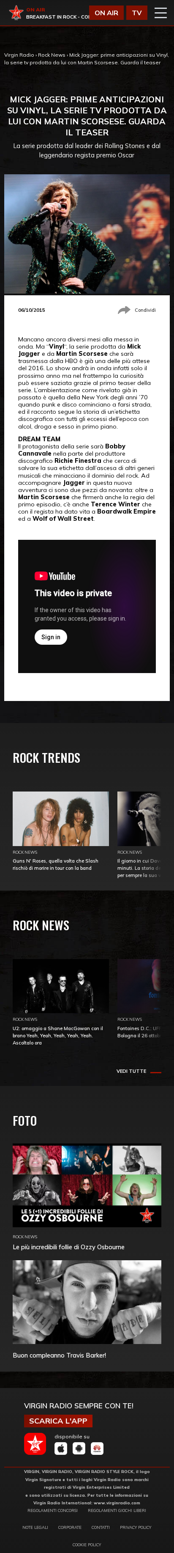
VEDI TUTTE (131, 1071)
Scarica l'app (58, 1421)
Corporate (70, 1527)
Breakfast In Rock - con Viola (67, 17)
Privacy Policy (135, 1527)
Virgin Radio (19, 55)
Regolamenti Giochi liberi (117, 1510)
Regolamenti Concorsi (52, 1510)
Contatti (101, 1527)
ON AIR (106, 12)
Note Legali (35, 1527)
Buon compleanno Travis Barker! (59, 1355)
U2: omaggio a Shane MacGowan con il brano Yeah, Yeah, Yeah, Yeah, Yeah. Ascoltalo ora (58, 1035)
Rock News (51, 55)
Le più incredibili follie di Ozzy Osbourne (69, 1247)
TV (137, 12)
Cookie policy (87, 1544)
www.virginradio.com (117, 1502)
